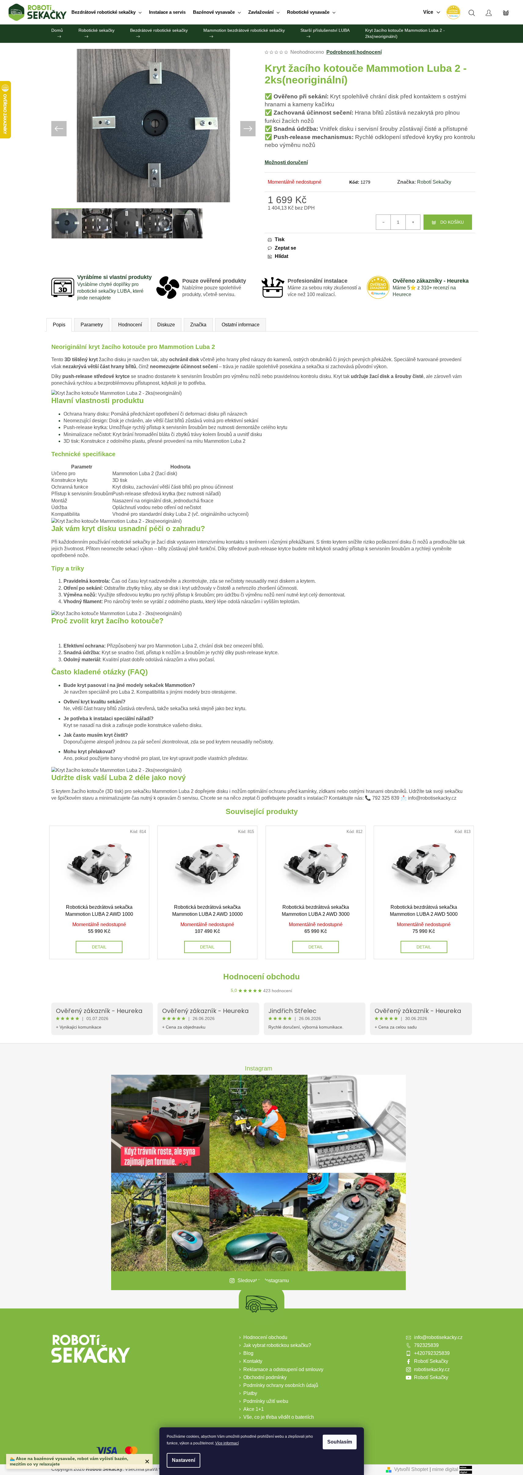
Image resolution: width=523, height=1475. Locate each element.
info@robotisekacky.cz (438, 1337)
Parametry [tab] (92, 324)
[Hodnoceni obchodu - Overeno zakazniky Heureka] (453, 12)
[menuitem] (106, 12)
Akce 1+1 (253, 1409)
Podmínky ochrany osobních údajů (280, 1385)
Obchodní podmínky (265, 1377)
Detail (99, 947)
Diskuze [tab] (166, 324)
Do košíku (452, 222)
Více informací (227, 1443)
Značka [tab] (198, 324)
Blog (248, 1353)
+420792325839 (432, 1353)
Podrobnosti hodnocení (354, 52)
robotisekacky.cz (432, 1369)
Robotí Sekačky (434, 182)
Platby (250, 1393)
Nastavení (183, 1460)
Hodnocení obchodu (261, 976)
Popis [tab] (59, 324)
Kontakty (252, 1361)
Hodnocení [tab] (130, 324)
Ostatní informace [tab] (241, 324)
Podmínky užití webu (265, 1401)
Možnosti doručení (286, 162)
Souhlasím (339, 1441)
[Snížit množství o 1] (383, 222)
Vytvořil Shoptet (411, 1469)
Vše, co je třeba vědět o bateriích (278, 1417)
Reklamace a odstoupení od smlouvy (283, 1369)
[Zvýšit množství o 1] (412, 222)
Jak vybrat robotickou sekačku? (277, 1345)
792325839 (426, 1345)
